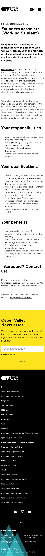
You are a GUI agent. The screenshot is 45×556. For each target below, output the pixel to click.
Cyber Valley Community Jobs (12, 396)
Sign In (22, 522)
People (3, 424)
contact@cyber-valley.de (10, 542)
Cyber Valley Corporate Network (13, 452)
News (3, 387)
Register (22, 361)
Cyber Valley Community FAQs (12, 502)
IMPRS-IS (4, 428)
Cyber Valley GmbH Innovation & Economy (18, 442)
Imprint (3, 549)
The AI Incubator (7, 405)
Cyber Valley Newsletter (10, 391)
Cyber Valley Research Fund (11, 438)
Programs (5, 401)
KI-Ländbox (5, 410)
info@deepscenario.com (15, 283)
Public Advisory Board (9, 465)
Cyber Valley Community (10, 474)
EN (32, 9)
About (3, 470)
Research (5, 419)
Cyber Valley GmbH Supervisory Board (15, 493)
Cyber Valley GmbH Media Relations (14, 498)
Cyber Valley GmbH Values (10, 488)
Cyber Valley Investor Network (12, 456)
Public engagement (8, 461)
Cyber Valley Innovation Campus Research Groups (19, 433)
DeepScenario (7, 69)
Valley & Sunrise (7, 415)
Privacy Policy (8, 354)
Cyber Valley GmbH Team (10, 484)
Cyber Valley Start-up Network (12, 447)
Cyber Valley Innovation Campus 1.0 (14, 479)
